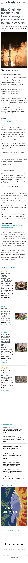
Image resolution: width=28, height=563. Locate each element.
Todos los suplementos (15, 530)
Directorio (11, 549)
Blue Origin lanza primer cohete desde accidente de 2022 (11, 121)
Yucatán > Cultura (4, 368)
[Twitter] (9, 544)
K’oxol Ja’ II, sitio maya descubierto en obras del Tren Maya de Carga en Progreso (6, 375)
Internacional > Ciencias (9, 70)
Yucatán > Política (4, 271)
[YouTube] (22, 544)
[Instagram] (18, 544)
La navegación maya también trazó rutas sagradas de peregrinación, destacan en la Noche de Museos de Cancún (6, 341)
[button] (3, 506)
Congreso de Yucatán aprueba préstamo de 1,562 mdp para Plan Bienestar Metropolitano (6, 278)
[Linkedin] (14, 544)
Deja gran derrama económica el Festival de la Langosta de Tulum (6, 312)
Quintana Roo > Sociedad (6, 306)
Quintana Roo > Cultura (6, 332)
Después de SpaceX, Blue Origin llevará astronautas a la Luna (12, 226)
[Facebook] (5, 544)
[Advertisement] (14, 409)
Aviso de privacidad (20, 549)
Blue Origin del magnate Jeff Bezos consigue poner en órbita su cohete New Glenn (13, 16)
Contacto (5, 549)
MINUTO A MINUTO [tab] (6, 425)
